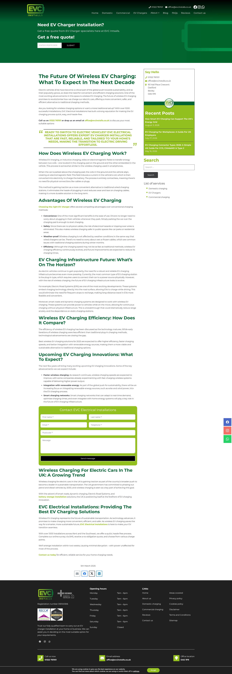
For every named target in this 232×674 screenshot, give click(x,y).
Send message (88, 458)
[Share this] (85, 574)
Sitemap (173, 620)
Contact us (147, 620)
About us (146, 598)
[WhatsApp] (203, 7)
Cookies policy (176, 604)
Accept (153, 670)
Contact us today (47, 555)
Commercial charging (159, 197)
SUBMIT (71, 45)
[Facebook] (195, 7)
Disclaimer (174, 609)
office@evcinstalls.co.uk (97, 120)
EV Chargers (155, 193)
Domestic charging (158, 188)
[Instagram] (199, 7)
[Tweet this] (92, 574)
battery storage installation (52, 497)
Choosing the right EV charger (54, 207)
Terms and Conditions (180, 615)
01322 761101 (55, 120)
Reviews (146, 615)
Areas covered (176, 593)
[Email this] (77, 574)
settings (136, 671)
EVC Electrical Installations (94, 524)
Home (145, 593)
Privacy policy (175, 598)
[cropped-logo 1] (35, 10)
